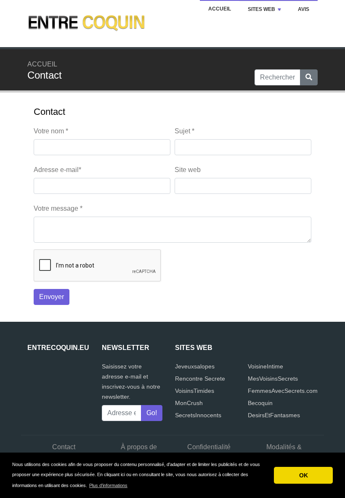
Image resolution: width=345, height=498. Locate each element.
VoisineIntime (265, 366)
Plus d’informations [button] (108, 485)
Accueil (219, 9)
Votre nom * (51, 131)
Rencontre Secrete (200, 378)
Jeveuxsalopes (195, 366)
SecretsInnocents (198, 415)
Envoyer (51, 296)
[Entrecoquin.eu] (86, 22)
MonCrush (189, 403)
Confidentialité (209, 446)
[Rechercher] (309, 77)
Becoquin (260, 403)
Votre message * (58, 208)
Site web (188, 169)
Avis (303, 9)
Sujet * (184, 131)
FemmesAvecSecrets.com (283, 390)
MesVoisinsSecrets (273, 378)
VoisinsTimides (194, 390)
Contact (63, 446)
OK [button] (303, 475)
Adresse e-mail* (57, 169)
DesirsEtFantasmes (274, 415)
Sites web (261, 9)
